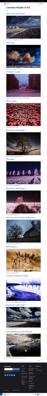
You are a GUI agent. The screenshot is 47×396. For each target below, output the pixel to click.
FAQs (29, 390)
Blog (37, 368)
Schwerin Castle (13, 72)
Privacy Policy (6, 390)
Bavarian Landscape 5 (16, 305)
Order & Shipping (39, 370)
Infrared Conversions (23, 371)
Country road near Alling (17, 275)
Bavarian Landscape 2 (16, 13)
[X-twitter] (10, 375)
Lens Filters (23, 368)
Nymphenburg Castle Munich (19, 331)
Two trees (10, 42)
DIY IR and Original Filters (24, 374)
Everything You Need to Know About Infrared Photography (32, 387)
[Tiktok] (5, 375)
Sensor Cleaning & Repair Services (24, 377)
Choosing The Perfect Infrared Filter (31, 373)
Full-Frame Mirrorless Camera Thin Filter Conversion (24, 383)
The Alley (10, 159)
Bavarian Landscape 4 (16, 188)
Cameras (22, 379)
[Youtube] (14, 375)
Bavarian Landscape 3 (16, 130)
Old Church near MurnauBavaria (20, 217)
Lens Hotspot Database (31, 381)
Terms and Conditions (16, 390)
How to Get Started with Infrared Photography (32, 369)
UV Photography (31, 383)
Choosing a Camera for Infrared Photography (32, 377)
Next (39, 360)
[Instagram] (7, 375)
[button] (42, 4)
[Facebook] (12, 375)
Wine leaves (11, 101)
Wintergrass (11, 246)
